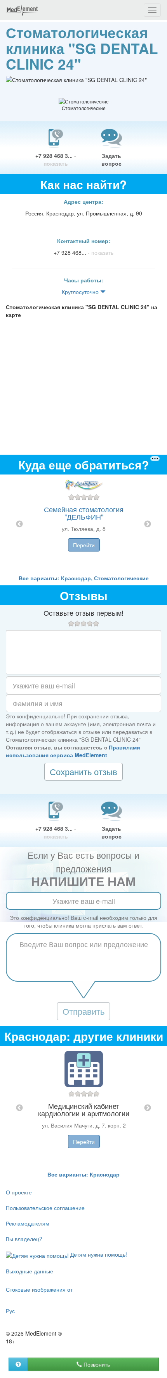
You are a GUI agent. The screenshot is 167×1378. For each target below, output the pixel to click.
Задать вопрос (111, 159)
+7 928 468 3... (55, 159)
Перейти (84, 545)
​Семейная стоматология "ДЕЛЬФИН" (84, 513)
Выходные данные (29, 1271)
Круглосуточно (81, 292)
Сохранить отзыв (83, 771)
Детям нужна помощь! (98, 1254)
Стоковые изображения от (39, 1289)
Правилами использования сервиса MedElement (73, 751)
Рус (10, 1311)
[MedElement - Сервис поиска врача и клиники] (22, 10)
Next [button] (147, 524)
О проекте (19, 1192)
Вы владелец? (24, 1239)
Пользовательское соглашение (45, 1208)
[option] (84, 524)
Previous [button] (19, 524)
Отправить (83, 1011)
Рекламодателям (27, 1223)
